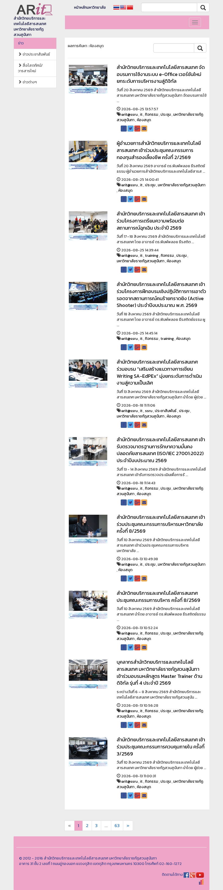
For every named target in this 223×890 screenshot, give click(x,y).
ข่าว (21, 43)
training (151, 255)
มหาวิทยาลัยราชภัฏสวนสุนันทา (181, 185)
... (106, 825)
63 (117, 825)
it (141, 114)
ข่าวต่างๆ (29, 82)
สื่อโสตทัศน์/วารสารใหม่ (30, 68)
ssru (148, 411)
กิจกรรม (151, 114)
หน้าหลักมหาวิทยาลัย (90, 7)
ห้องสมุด (144, 120)
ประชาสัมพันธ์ (165, 411)
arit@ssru (129, 114)
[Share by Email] (144, 129)
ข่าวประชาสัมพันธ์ (36, 54)
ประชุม (165, 114)
